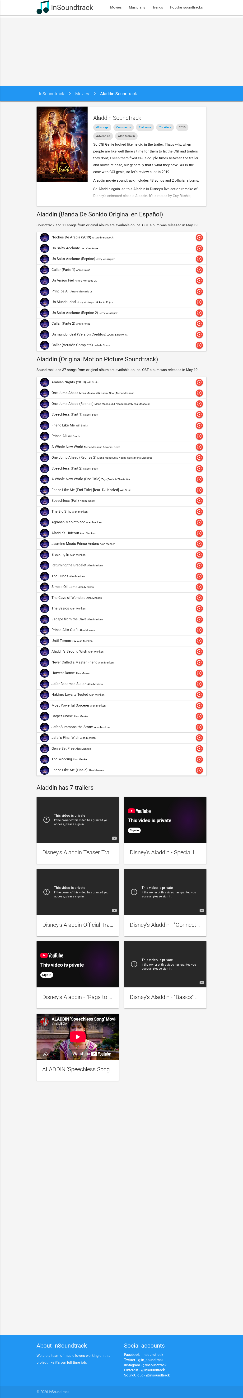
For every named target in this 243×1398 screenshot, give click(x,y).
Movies (116, 7)
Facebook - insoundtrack (143, 1355)
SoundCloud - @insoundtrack (147, 1375)
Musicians (137, 7)
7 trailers (165, 127)
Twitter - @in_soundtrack (144, 1360)
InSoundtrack (72, 7)
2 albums (145, 127)
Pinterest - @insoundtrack (144, 1370)
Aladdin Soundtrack (118, 93)
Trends (157, 7)
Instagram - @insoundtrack (145, 1365)
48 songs (102, 127)
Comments (123, 127)
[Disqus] (122, 1148)
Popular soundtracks (186, 7)
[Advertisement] (121, 51)
